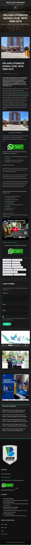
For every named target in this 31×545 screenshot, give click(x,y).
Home (4, 24)
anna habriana (6, 73)
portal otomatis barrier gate (19, 274)
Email (4, 310)
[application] (15, 339)
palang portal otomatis (7, 274)
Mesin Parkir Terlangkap (15, 2)
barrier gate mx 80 (6, 264)
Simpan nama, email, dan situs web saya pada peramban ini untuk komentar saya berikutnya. (15, 319)
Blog (3, 60)
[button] (15, 339)
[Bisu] (25, 345)
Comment (5, 293)
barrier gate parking (16, 264)
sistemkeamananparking (19, 542)
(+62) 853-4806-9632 (5, 477)
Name (4, 304)
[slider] (14, 345)
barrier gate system (7, 267)
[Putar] (3, 345)
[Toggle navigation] (15, 7)
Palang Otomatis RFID (12, 242)
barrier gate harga (6, 262)
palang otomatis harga (7, 269)
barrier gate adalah (7, 259)
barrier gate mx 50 (15, 262)
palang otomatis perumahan (19, 269)
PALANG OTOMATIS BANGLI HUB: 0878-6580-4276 (19, 24)
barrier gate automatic (17, 259)
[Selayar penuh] (28, 345)
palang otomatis (22, 93)
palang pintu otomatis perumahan (10, 272)
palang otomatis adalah (17, 267)
